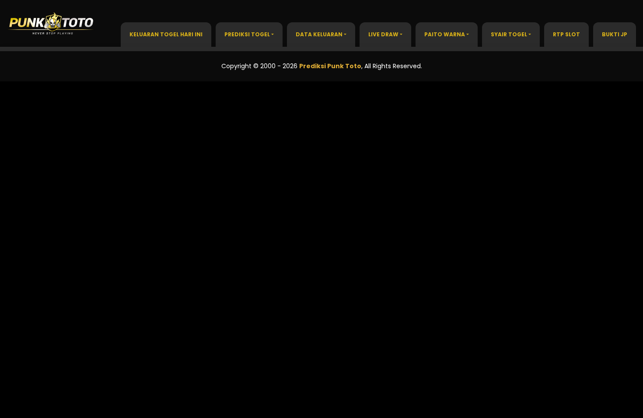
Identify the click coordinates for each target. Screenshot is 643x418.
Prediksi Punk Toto (330, 66)
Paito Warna (444, 34)
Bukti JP (614, 34)
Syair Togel (509, 34)
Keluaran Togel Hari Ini (166, 34)
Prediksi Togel (247, 34)
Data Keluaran (319, 34)
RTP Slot (566, 34)
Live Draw (383, 34)
